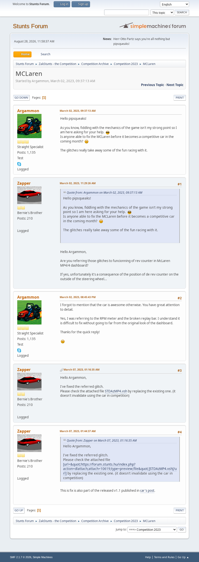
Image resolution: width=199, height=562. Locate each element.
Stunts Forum (30, 26)
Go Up (19, 510)
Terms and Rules (164, 557)
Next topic (174, 85)
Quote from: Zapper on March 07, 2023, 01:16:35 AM (102, 440)
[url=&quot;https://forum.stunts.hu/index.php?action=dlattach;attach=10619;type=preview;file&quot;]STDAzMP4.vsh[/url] (120, 468)
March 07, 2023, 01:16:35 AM (82, 369)
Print (180, 97)
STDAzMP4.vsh (116, 391)
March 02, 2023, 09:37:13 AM (78, 110)
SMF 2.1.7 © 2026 (20, 557)
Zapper (24, 183)
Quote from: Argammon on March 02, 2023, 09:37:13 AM (104, 192)
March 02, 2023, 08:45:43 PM (78, 297)
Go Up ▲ (183, 557)
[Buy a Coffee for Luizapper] (19, 224)
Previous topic (152, 85)
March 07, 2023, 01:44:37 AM (78, 431)
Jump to (121, 529)
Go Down (21, 97)
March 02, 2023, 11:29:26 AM (78, 183)
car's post (147, 490)
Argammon (28, 110)
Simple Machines (43, 557)
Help (148, 557)
